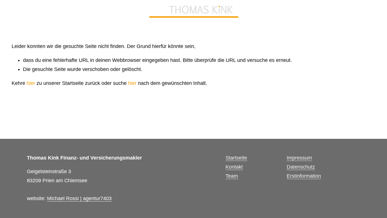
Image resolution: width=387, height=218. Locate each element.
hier (31, 83)
